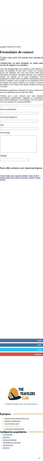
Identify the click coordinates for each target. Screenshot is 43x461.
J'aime (39, 340)
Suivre (39, 345)
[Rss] (9, 408)
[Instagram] (5, 408)
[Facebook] (1, 408)
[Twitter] (13, 408)
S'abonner (37, 354)
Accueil (2, 47)
